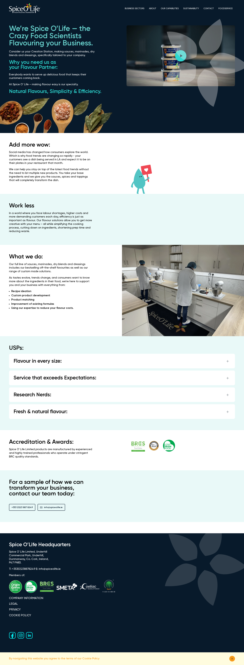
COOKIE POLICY (20, 615)
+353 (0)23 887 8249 (22, 507)
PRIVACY (15, 609)
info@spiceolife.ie (53, 507)
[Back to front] (24, 13)
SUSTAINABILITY (191, 8)
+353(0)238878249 (23, 569)
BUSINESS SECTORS (134, 8)
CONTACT (208, 8)
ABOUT (152, 8)
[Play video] (181, 55)
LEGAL (13, 603)
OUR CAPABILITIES (170, 8)
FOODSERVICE (225, 8)
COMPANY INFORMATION (26, 598)
